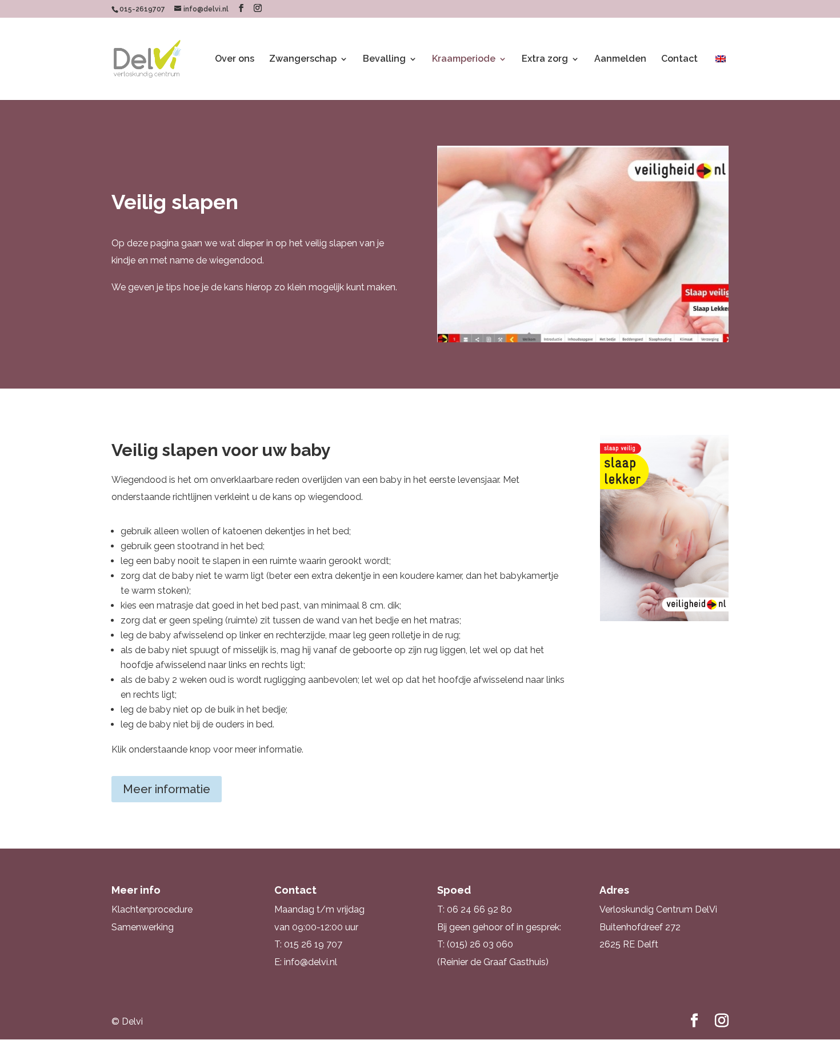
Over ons (234, 59)
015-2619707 (142, 9)
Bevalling (384, 59)
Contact (679, 59)
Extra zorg (545, 59)
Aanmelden (620, 59)
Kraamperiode (463, 59)
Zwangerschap (303, 59)
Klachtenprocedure (152, 909)
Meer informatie (166, 789)
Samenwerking (142, 927)
